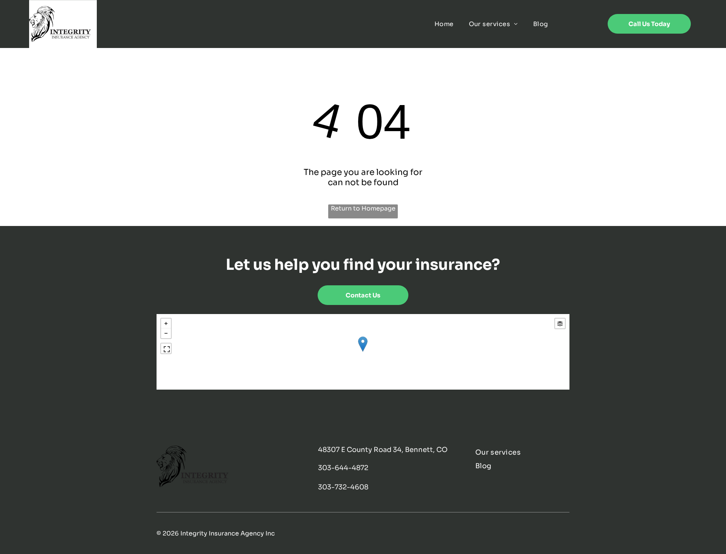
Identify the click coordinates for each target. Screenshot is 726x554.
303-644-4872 (343, 468)
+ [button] (166, 323)
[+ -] (363, 352)
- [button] (166, 333)
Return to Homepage (363, 208)
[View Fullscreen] (166, 348)
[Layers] (560, 323)
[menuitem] (444, 24)
